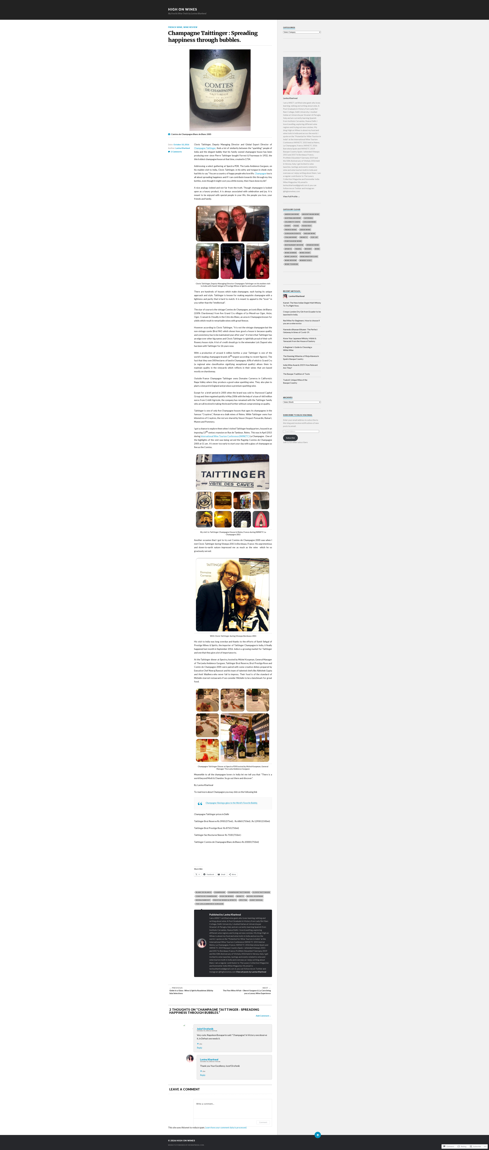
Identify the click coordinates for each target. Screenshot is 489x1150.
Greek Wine (305, 229)
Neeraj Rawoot (203, 900)
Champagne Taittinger (205, 148)
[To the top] (318, 1135)
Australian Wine (293, 218)
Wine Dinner (290, 252)
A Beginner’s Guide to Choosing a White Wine (297, 348)
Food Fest (306, 225)
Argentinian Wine (310, 214)
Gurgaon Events (293, 233)
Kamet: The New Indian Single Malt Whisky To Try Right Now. (302, 304)
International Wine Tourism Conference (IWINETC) (225, 436)
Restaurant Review (294, 245)
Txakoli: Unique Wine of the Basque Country (295, 381)
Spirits (288, 249)
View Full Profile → (291, 196)
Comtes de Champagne (206, 896)
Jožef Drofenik (205, 1028)
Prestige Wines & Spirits (224, 900)
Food (296, 225)
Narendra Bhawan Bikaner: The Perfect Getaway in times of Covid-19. (300, 330)
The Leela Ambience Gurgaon (209, 904)
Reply (199, 1047)
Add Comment (262, 1016)
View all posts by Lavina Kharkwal (251, 971)
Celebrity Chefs (292, 222)
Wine (317, 249)
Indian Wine (309, 233)
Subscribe (290, 438)
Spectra (243, 900)
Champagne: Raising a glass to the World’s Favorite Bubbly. (232, 803)
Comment (263, 1122)
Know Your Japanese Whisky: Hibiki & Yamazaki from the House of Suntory (299, 339)
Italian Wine (291, 237)
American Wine (292, 214)
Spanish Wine (313, 245)
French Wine (175, 27)
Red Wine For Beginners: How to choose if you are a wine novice (301, 322)
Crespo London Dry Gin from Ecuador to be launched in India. (302, 313)
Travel (298, 249)
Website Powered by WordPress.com (186, 1145)
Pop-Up (314, 237)
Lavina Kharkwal (182, 148)
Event (287, 225)
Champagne (260, 173)
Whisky (308, 249)
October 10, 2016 (181, 144)
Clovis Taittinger (261, 892)
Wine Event (305, 252)
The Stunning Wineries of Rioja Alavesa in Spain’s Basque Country (301, 357)
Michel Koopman (255, 896)
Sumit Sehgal (256, 900)
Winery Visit (306, 260)
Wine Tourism (291, 264)
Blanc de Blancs (203, 892)
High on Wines (226, 896)
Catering (308, 218)
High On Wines (182, 9)
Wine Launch (291, 256)
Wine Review (190, 27)
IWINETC (240, 896)
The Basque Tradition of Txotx (296, 374)
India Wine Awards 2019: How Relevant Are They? (300, 366)
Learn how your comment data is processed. (226, 1127)
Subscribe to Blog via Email (297, 415)
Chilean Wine (309, 222)
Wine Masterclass (309, 256)
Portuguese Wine (293, 241)
